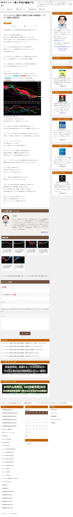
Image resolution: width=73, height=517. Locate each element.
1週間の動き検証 (7, 23)
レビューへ (63, 86)
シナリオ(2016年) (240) (8, 455)
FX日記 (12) (5, 435)
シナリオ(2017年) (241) (8, 458)
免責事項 (53, 422)
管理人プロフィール (20, 9)
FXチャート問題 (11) (7, 429)
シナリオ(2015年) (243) (8, 452)
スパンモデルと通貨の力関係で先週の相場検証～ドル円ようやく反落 (7, 251)
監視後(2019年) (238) (7, 507)
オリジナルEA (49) (7, 439)
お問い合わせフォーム (59, 40)
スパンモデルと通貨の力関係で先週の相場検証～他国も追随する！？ (7, 267)
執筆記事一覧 (44, 232)
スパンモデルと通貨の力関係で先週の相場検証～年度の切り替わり (37, 275)
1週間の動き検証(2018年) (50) (9, 422)
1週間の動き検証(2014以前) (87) (10, 413)
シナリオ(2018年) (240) (8, 462)
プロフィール (62, 27)
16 (26, 425)
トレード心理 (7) (6, 471)
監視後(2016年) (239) (7, 498)
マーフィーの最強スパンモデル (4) (10, 478)
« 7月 (26, 435)
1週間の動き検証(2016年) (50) (9, 416)
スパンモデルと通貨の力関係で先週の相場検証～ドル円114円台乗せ (19, 267)
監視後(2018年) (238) (7, 504)
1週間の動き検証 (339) (8, 409)
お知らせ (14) (6, 442)
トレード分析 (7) (6, 468)
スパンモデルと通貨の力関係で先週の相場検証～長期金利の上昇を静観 (13, 275)
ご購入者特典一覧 (32, 9)
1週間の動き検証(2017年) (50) (9, 419)
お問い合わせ (42, 9)
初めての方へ (10, 9)
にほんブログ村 (62, 50)
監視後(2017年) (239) (7, 501)
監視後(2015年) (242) (7, 494)
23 (26, 429)
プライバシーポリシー (56, 419)
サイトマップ (54, 413)
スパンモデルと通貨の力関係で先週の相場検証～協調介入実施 (17, 352)
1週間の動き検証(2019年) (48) (9, 426)
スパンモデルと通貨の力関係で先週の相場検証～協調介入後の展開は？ (19, 349)
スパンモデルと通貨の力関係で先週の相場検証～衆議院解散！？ (19, 251)
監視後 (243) (5, 488)
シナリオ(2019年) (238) (8, 465)
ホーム (2, 9)
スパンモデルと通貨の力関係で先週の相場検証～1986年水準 (17, 356)
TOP (11, 403)
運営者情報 (53, 416)
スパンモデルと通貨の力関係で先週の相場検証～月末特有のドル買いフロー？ (43, 251)
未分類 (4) (5, 485)
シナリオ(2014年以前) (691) (9, 449)
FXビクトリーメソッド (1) (9, 432)
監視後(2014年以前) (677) (8, 491)
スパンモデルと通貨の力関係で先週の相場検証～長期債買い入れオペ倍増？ (20, 343)
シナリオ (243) (6, 445)
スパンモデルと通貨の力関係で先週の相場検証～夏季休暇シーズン (18, 346)
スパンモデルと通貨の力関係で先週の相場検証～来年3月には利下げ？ (31, 251)
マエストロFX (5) (7, 481)
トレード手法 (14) (7, 475)
